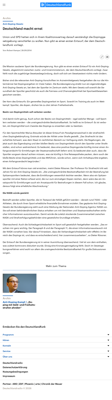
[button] (4, 4)
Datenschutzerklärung (15, 367)
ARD (15, 383)
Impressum (9, 376)
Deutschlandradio (13, 362)
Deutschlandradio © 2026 (17, 388)
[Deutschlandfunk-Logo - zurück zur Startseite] (56, 4)
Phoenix (30, 383)
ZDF (21, 383)
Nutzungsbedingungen (15, 371)
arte (38, 383)
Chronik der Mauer (52, 383)
